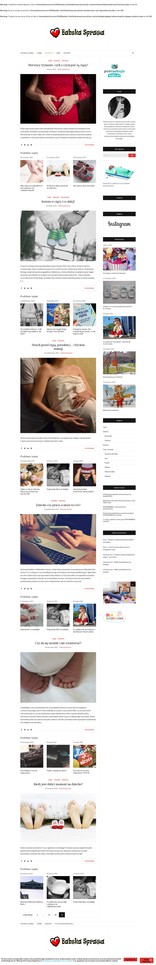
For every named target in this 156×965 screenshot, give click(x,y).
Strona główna (26, 53)
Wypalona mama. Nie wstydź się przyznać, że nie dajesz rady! (84, 331)
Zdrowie (65, 61)
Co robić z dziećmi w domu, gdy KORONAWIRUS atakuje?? (119, 520)
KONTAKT (67, 53)
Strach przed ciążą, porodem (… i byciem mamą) (58, 347)
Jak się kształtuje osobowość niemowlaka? (83, 490)
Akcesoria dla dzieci (111, 454)
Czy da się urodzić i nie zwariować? (58, 643)
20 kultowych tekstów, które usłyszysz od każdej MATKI (117, 495)
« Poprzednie (27, 915)
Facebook (119, 198)
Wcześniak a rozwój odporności (28, 771)
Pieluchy (107, 467)
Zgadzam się (130, 959)
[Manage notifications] (150, 960)
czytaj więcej (89, 145)
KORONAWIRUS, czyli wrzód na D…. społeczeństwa (115, 508)
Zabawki (107, 476)
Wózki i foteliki (110, 472)
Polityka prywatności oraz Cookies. (57, 961)
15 (49, 915)
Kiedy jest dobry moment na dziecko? (58, 784)
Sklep (58, 53)
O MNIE (39, 53)
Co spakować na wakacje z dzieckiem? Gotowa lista (84, 630)
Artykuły (48, 53)
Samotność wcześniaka (30, 629)
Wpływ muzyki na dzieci (56, 770)
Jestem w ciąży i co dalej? (58, 201)
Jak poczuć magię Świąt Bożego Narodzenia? (56, 330)
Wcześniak (65, 197)
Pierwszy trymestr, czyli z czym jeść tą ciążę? (58, 65)
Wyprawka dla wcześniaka (57, 489)
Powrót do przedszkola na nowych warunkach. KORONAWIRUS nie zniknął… (118, 514)
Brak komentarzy (64, 69)
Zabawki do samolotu (110, 410)
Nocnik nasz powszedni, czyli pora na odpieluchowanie (57, 904)
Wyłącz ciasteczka (147, 960)
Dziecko (61, 341)
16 (55, 915)
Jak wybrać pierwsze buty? (84, 186)
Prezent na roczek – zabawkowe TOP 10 (81, 771)
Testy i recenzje (108, 449)
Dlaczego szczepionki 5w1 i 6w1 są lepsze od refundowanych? (31, 188)
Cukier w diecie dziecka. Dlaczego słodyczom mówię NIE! (30, 491)
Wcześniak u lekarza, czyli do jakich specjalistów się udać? (30, 331)
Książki (107, 463)
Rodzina (57, 61)
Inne (106, 458)
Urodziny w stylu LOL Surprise (114, 273)
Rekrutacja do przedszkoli (112, 377)
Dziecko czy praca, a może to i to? (58, 505)
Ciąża (50, 61)
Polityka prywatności (64, 924)
